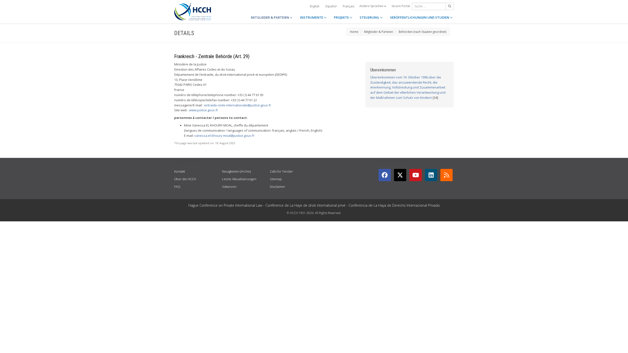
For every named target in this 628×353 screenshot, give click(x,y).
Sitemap (276, 179)
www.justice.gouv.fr (203, 110)
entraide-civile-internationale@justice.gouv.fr (237, 105)
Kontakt (179, 171)
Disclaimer (277, 186)
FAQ (177, 186)
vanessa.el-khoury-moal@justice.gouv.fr (224, 135)
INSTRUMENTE (312, 17)
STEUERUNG (370, 17)
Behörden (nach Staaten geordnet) (422, 32)
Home (354, 32)
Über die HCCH (185, 179)
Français (348, 6)
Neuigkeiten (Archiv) (236, 171)
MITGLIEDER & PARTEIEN (270, 17)
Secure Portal (401, 6)
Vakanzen (229, 186)
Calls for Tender (281, 171)
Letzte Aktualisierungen (239, 179)
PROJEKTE (342, 17)
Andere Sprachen (371, 6)
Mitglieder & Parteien (378, 32)
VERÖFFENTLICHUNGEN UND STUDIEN (420, 17)
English (314, 6)
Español (331, 6)
